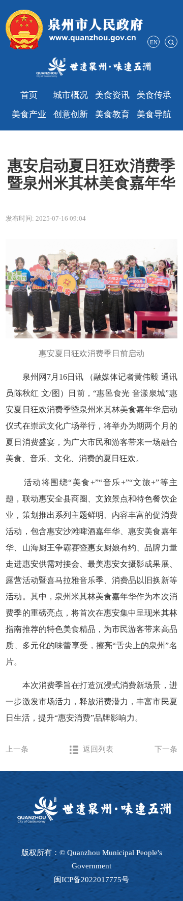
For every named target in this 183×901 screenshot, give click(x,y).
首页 (29, 95)
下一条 (166, 749)
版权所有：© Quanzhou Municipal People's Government (91, 859)
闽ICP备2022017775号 (91, 879)
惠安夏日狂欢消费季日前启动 (91, 353)
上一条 (17, 749)
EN (154, 42)
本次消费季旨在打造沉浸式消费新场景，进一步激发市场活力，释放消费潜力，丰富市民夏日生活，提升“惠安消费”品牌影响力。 (91, 701)
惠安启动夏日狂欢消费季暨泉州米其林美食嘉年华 (91, 174)
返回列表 (97, 749)
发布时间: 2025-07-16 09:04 (46, 218)
